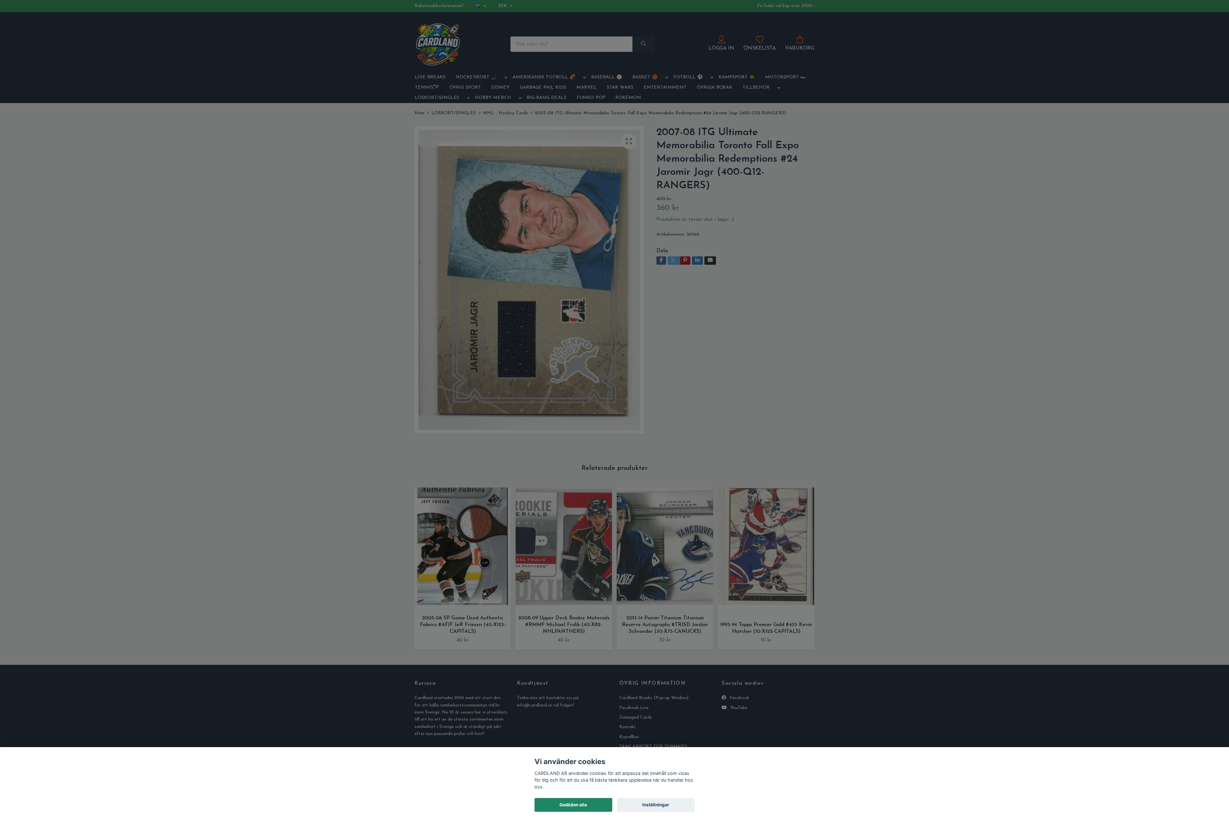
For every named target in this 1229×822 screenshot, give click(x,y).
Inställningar (655, 804)
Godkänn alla (573, 804)
